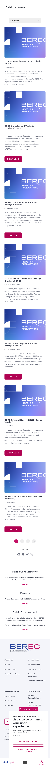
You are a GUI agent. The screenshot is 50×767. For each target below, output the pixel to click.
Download (13, 159)
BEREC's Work (35, 691)
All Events (8, 705)
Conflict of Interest (12, 674)
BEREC (7, 665)
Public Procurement (34, 703)
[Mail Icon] (18, 554)
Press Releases (10, 701)
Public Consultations (34, 696)
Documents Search (36, 669)
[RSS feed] (32, 554)
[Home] (8, 762)
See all (25, 584)
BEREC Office (10, 669)
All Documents (34, 665)
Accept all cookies (28, 741)
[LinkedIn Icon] (23, 554)
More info (16, 735)
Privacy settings (28, 709)
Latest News (9, 696)
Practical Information (37, 681)
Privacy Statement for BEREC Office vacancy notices (25, 599)
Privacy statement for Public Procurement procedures (25, 625)
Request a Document (32, 675)
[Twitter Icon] (27, 554)
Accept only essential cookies (28, 750)
